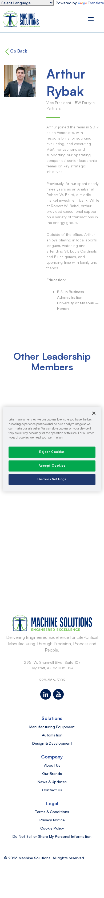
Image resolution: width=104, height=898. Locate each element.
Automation (52, 735)
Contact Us (52, 790)
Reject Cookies (52, 452)
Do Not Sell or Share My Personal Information (52, 836)
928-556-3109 (52, 680)
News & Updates (52, 781)
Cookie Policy (52, 828)
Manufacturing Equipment (52, 727)
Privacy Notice (52, 820)
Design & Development (52, 743)
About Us (52, 765)
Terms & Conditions (52, 811)
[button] (91, 19)
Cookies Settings (51, 479)
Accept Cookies (52, 465)
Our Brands (52, 773)
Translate (96, 3)
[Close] (94, 413)
